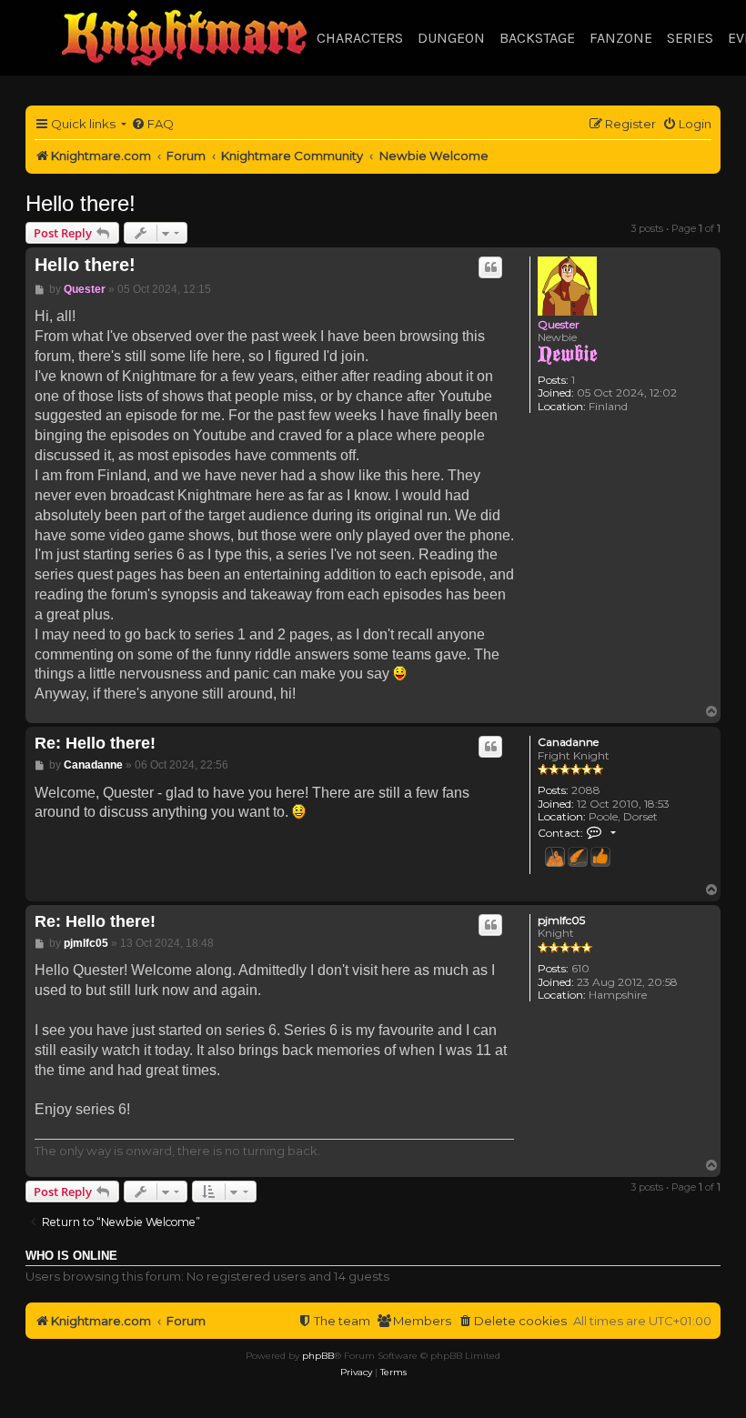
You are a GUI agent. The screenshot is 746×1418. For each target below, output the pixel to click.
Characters (360, 37)
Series (690, 37)
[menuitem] (152, 124)
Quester (559, 324)
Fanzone (621, 37)
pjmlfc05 (561, 920)
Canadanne (568, 742)
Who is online (71, 1256)
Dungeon (451, 37)
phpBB (318, 1356)
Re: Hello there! (95, 743)
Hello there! (80, 203)
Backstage (537, 37)
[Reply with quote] (490, 267)
